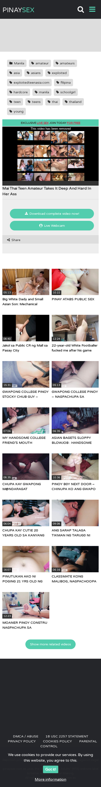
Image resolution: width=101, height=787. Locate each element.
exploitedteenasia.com (31, 83)
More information (50, 779)
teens (36, 102)
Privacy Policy (22, 741)
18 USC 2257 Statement (67, 736)
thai (54, 102)
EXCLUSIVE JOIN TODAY (50, 123)
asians (35, 73)
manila (43, 92)
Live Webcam (54, 226)
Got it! (50, 769)
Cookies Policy (57, 741)
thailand (75, 102)
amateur (42, 63)
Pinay (18, 10)
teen (17, 102)
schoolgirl (67, 92)
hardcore (20, 92)
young (18, 111)
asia (16, 73)
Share (15, 240)
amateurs (67, 63)
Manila (18, 63)
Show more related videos (50, 644)
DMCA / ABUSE (25, 736)
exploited (59, 73)
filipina (65, 83)
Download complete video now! (53, 214)
